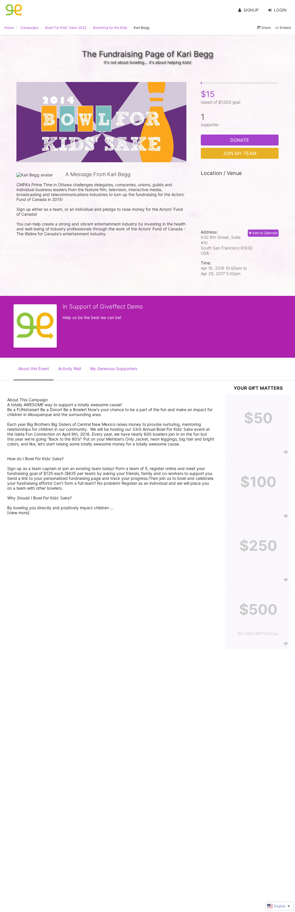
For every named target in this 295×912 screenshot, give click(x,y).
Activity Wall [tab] (69, 368)
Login (280, 10)
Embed (285, 27)
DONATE (239, 140)
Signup (251, 10)
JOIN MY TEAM (239, 153)
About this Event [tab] (33, 368)
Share (266, 27)
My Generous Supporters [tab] (113, 368)
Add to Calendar (264, 233)
